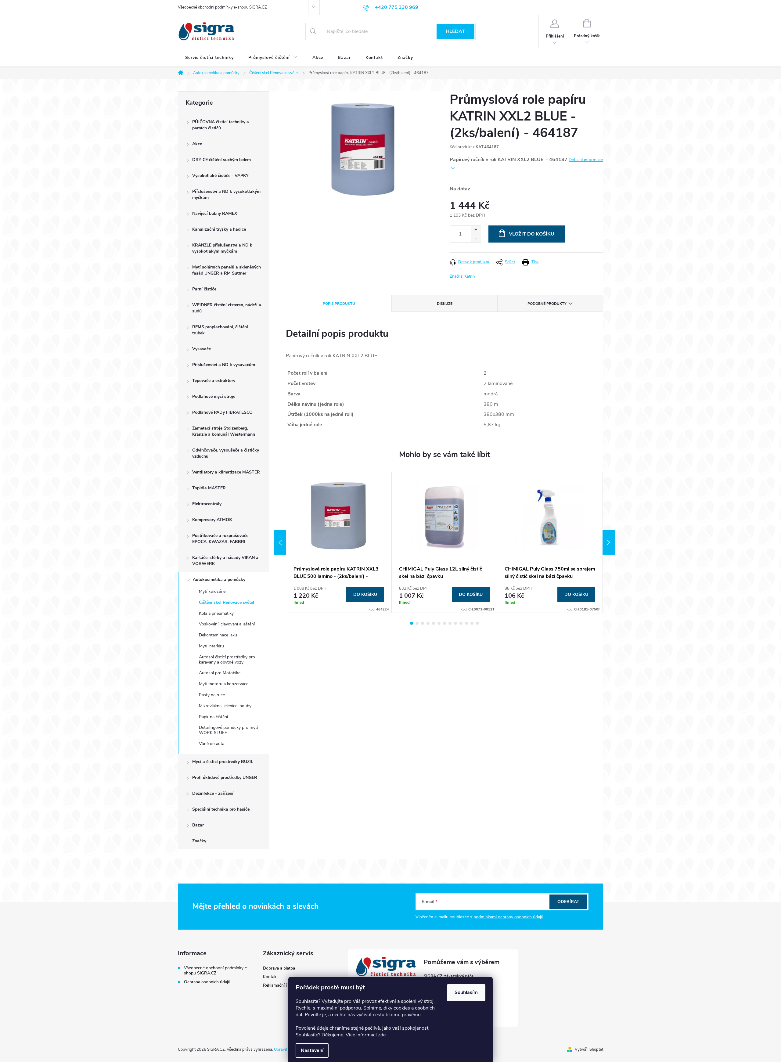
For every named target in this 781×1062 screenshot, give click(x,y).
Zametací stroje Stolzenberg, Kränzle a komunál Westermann (223, 431)
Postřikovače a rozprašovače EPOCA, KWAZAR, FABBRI (220, 539)
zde (382, 1034)
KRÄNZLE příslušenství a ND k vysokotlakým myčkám (222, 248)
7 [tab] (444, 623)
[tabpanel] (339, 542)
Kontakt (270, 977)
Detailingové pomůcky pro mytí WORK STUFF (228, 730)
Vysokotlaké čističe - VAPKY (220, 175)
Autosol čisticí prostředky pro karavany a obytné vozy (227, 659)
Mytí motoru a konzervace (223, 684)
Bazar (198, 825)
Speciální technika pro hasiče (221, 809)
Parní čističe (204, 289)
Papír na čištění (213, 717)
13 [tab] (477, 623)
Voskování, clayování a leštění (227, 624)
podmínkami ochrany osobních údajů (508, 917)
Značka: (462, 276)
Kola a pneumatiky (216, 613)
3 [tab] (422, 623)
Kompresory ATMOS (212, 520)
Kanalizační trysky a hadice (219, 229)
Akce (197, 144)
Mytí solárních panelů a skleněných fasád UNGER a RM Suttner (226, 270)
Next (609, 542)
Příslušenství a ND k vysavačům (223, 365)
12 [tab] (471, 623)
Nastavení (312, 1050)
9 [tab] (455, 623)
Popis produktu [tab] (339, 303)
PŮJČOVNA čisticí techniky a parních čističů (220, 125)
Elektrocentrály (206, 504)
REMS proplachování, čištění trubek (220, 330)
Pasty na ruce (212, 695)
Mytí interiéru (211, 646)
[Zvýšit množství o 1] (476, 230)
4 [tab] (428, 623)
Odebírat (568, 902)
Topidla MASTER (209, 488)
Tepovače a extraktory (213, 380)
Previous (280, 542)
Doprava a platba (279, 968)
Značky (199, 841)
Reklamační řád (277, 985)
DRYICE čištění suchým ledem (221, 160)
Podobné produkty (546, 303)
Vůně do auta (211, 744)
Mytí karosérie (212, 591)
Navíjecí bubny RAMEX (214, 213)
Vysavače (201, 349)
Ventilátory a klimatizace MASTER (226, 472)
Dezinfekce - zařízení (212, 793)
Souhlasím (466, 992)
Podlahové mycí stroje (213, 396)
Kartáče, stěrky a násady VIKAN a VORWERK (225, 561)
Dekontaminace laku (218, 635)
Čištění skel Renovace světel (226, 602)
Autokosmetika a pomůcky (219, 579)
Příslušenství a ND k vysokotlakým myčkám (226, 194)
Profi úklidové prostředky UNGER (224, 777)
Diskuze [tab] (444, 303)
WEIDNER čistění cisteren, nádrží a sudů (226, 308)
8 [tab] (450, 623)
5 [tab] (433, 623)
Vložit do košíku (531, 234)
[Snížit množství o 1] (476, 238)
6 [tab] (439, 623)
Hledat (455, 31)
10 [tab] (460, 623)
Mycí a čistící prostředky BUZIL (222, 762)
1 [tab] (411, 623)
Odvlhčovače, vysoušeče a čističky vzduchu (225, 453)
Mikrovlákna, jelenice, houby (225, 706)
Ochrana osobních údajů (207, 982)
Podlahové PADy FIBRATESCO (222, 412)
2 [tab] (417, 623)
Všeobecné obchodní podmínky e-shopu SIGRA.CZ (222, 7)
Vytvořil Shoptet (589, 1049)
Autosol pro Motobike (219, 673)
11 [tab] (466, 623)
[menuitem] (209, 57)
